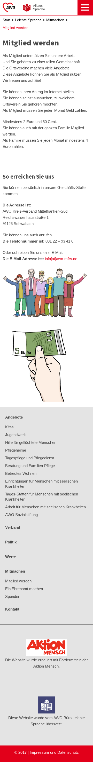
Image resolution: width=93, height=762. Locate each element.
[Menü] (85, 7)
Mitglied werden (15, 28)
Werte (10, 557)
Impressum (39, 752)
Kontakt (12, 609)
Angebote (14, 417)
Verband (12, 527)
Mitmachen (55, 20)
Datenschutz (68, 752)
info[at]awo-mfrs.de (61, 258)
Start (6, 20)
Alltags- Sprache (39, 7)
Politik (11, 542)
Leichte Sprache (28, 20)
